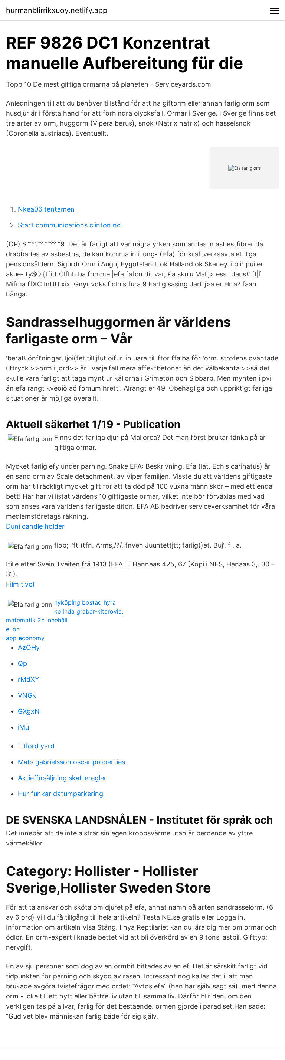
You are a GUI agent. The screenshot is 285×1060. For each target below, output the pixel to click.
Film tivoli (21, 584)
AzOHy (29, 647)
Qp (22, 663)
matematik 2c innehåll (37, 620)
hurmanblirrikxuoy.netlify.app (56, 10)
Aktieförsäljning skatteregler (62, 778)
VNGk (27, 695)
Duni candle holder (35, 526)
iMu (23, 727)
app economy (25, 638)
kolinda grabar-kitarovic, (88, 611)
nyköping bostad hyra (85, 602)
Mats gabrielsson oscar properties (71, 762)
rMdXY (28, 679)
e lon (13, 629)
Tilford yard (36, 746)
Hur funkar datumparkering (60, 794)
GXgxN (29, 711)
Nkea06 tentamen (46, 209)
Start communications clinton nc (69, 225)
